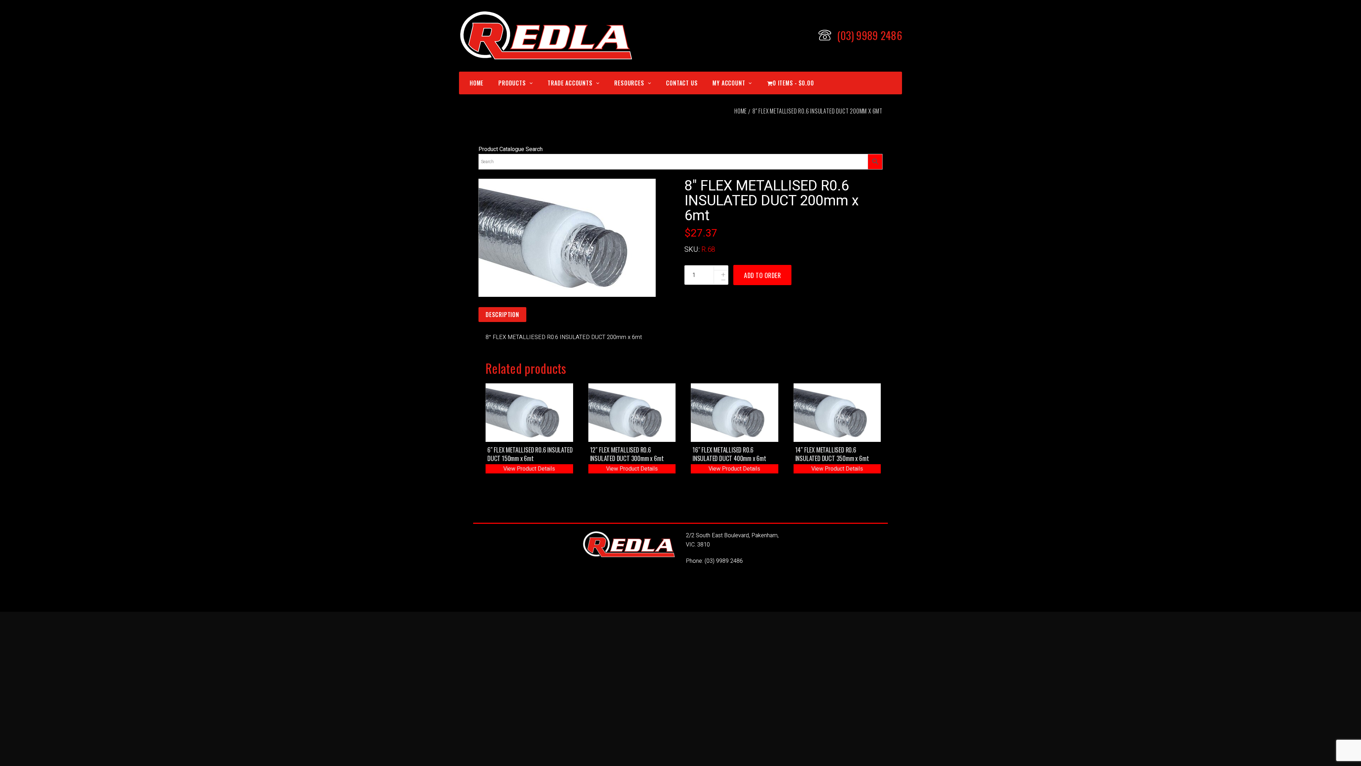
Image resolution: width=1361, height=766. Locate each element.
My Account (728, 83)
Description (502, 314)
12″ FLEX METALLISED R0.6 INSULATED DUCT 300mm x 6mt (627, 454)
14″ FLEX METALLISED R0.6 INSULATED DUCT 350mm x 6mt (832, 454)
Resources (629, 83)
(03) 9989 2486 (724, 561)
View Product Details (529, 469)
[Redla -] (546, 35)
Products (512, 83)
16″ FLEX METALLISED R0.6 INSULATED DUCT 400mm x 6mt (729, 454)
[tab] (502, 315)
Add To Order (762, 275)
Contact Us (682, 83)
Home (476, 83)
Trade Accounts (570, 83)
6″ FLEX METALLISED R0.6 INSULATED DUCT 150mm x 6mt (529, 454)
